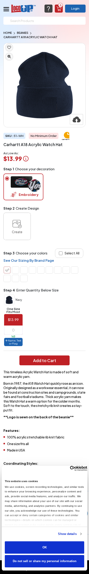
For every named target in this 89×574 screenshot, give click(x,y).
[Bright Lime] (15, 270)
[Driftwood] (40, 270)
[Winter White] (7, 278)
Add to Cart (44, 360)
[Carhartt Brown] (32, 270)
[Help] (48, 9)
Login (75, 8)
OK (44, 547)
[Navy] (7, 270)
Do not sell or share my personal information (44, 561)
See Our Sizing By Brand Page (28, 260)
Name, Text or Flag (14, 342)
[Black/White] (74, 270)
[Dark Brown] (66, 270)
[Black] (24, 270)
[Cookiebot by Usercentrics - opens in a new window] (67, 468)
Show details (67, 534)
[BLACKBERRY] (15, 278)
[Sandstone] (24, 278)
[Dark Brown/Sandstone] (57, 270)
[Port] (49, 270)
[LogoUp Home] (23, 8)
